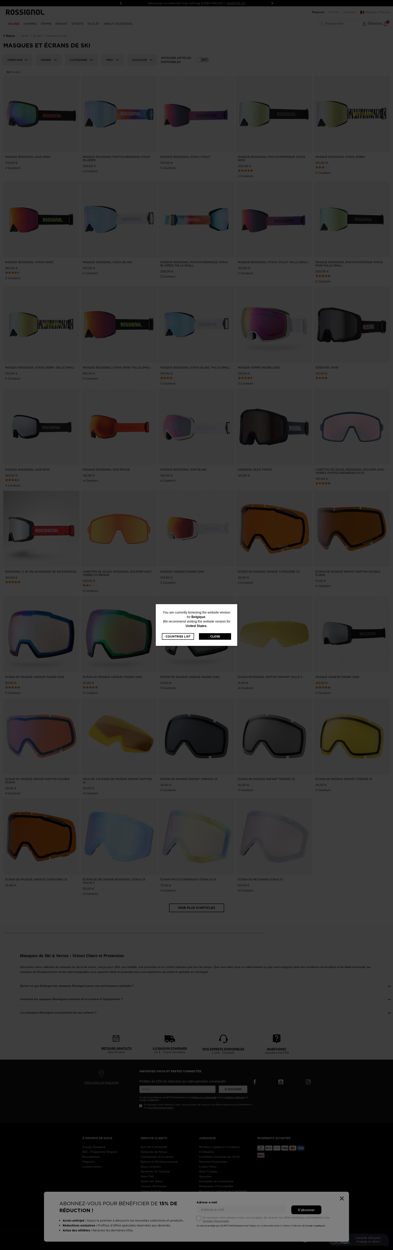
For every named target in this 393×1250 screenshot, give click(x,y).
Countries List (178, 636)
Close (215, 636)
